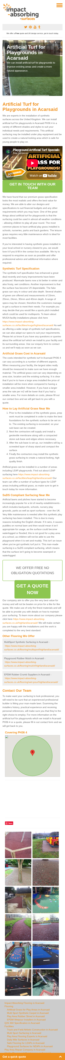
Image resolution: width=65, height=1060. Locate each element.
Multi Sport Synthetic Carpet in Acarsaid (28, 1013)
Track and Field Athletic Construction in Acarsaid (32, 1029)
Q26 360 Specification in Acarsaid (22, 1023)
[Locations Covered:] (4, 5)
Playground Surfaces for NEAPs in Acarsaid (30, 1046)
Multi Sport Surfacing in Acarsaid (24, 1033)
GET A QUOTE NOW (32, 589)
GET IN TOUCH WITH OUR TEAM (33, 186)
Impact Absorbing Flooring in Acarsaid (24, 1003)
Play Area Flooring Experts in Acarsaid (27, 1036)
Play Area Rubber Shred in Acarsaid (26, 1016)
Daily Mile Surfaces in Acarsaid (23, 1039)
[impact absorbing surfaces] (22, 12)
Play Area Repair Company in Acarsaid (24, 1049)
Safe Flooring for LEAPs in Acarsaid (25, 1043)
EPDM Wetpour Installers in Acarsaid (26, 1019)
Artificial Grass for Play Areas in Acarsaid (28, 1009)
